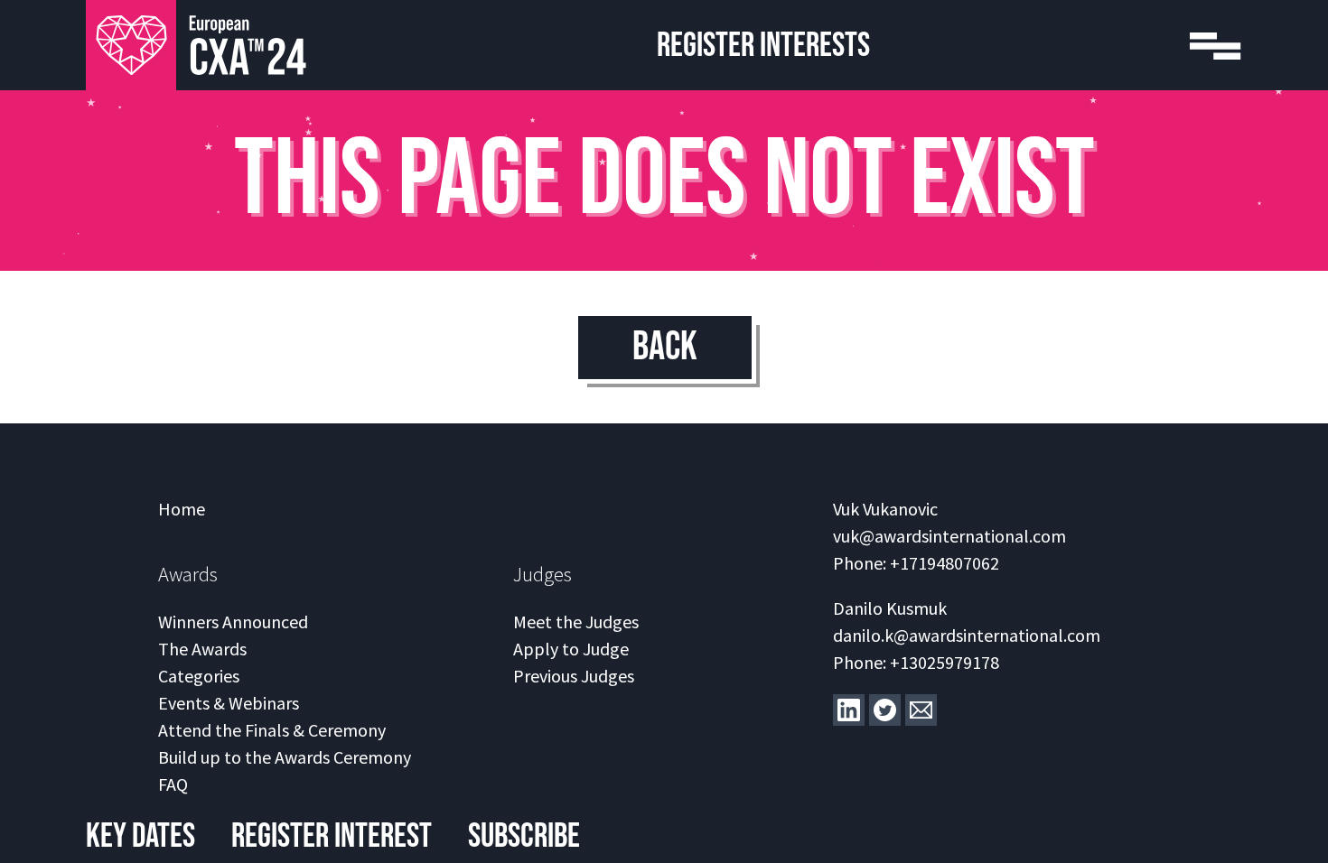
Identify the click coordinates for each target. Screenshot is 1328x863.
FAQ (173, 784)
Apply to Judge (571, 648)
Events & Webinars (228, 702)
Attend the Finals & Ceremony (272, 730)
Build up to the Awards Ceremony (284, 757)
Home (181, 508)
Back (664, 347)
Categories (198, 675)
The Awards (202, 648)
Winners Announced (233, 621)
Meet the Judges (576, 621)
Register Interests (763, 45)
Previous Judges (573, 675)
